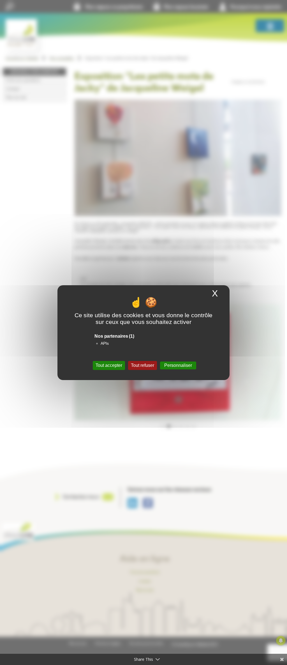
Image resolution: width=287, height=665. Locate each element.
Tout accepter (109, 365)
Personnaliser (178, 365)
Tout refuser (142, 365)
